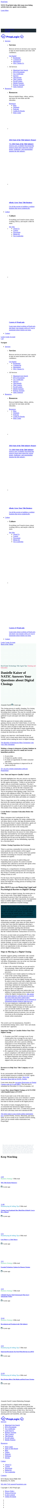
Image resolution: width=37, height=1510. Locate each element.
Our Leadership (18, 236)
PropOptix (4, 2)
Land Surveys (9, 1431)
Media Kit (16, 234)
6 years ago (17, 705)
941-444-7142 (9, 29)
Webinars (16, 107)
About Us (16, 228)
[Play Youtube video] (18, 655)
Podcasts (16, 109)
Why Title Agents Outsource (9, 1182)
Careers (15, 230)
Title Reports (17, 77)
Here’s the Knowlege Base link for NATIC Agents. (15, 1078)
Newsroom (16, 232)
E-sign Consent (10, 1495)
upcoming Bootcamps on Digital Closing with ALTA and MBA (18, 1083)
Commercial (17, 59)
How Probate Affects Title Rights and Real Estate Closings (17, 1379)
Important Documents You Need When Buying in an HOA (17, 1351)
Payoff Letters (17, 81)
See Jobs (12, 227)
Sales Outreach (18, 87)
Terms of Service (10, 1493)
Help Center (17, 113)
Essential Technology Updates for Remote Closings (15, 1267)
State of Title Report (11, 1448)
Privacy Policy (9, 1491)
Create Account (10, 337)
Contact (7, 333)
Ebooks (7, 1458)
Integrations (17, 61)
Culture (7, 212)
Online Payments (10, 1496)
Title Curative (17, 79)
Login (3, 337)
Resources (8, 88)
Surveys (15, 76)
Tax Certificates (18, 74)
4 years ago (6, 1187)
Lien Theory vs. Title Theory (9, 1239)
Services (7, 41)
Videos (7, 1452)
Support (7, 31)
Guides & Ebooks (19, 111)
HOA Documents (19, 72)
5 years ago (6, 1244)
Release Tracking (18, 85)
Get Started (12, 56)
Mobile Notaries (18, 83)
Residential (16, 58)
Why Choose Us (18, 63)
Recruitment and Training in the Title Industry (14, 1324)
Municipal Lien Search (20, 70)
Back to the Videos (7, 644)
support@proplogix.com (18, 1484)
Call (2, 339)
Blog (14, 105)
